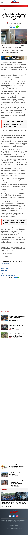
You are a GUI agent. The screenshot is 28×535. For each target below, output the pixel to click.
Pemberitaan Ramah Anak (11, 523)
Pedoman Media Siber (21, 520)
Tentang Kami (4, 520)
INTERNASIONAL (14, 6)
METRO (21, 6)
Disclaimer (20, 523)
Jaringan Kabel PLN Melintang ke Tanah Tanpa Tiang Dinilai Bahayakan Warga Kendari (16, 335)
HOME (2, 6)
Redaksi (14, 520)
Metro (5, 9)
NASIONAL (7, 6)
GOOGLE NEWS (5, 263)
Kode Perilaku (18, 521)
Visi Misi (10, 520)
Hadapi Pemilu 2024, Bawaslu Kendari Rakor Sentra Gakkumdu (16, 327)
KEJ (7, 521)
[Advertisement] (14, 296)
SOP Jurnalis (11, 521)
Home (2, 9)
